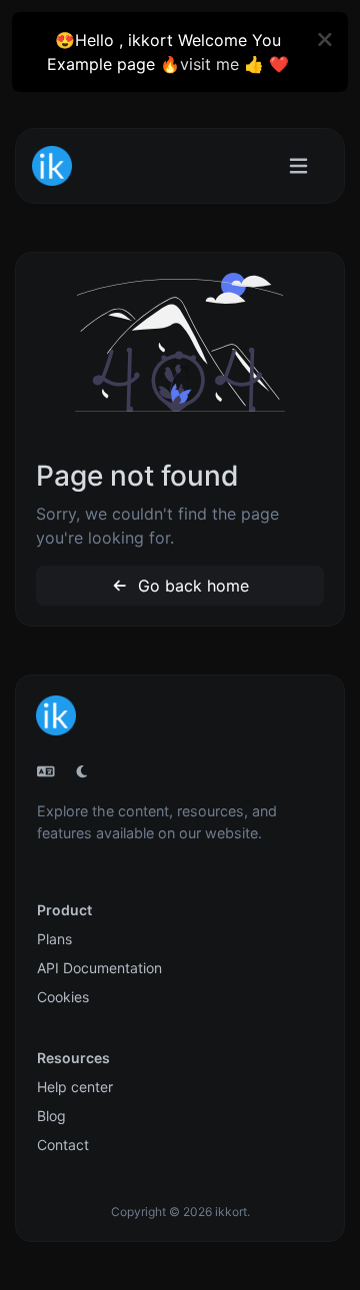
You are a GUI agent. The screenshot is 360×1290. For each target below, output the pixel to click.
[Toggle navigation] (298, 166)
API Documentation (99, 967)
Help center (75, 1086)
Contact (63, 1144)
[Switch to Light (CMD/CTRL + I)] (82, 771)
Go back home (191, 586)
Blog (51, 1115)
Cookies (63, 996)
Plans (54, 938)
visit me (209, 64)
